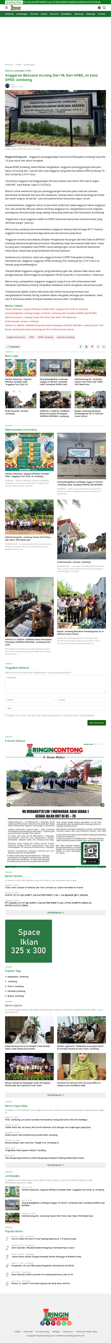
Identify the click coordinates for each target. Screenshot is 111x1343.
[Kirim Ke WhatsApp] (104, 347)
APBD (31, 337)
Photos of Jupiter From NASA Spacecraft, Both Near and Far (41, 1283)
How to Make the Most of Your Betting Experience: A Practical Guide (44, 1239)
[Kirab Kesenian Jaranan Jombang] (20, 399)
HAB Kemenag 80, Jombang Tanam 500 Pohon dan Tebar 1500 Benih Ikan (41, 317)
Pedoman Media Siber (86, 1331)
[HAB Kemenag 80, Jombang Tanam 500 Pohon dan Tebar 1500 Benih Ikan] (90, 368)
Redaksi (56, 1331)
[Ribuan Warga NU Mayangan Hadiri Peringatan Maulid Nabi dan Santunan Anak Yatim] (29, 1066)
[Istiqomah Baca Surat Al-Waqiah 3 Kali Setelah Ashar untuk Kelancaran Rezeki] (29, 1029)
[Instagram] (58, 1323)
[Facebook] (42, 1323)
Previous (9, 805)
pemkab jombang (65, 337)
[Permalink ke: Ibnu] (7, 85)
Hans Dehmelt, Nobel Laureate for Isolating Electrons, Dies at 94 (42, 1274)
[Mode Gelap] (99, 7)
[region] (55, 806)
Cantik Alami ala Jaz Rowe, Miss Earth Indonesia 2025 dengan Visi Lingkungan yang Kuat (48, 1127)
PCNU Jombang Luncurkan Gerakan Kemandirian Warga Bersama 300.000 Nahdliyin (46, 1119)
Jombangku (19, 70)
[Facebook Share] (80, 347)
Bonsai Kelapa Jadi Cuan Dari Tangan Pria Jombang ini (32, 1142)
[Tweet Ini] (86, 347)
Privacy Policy (42, 1331)
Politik (28, 70)
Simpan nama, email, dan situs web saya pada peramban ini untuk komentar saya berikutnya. (51, 715)
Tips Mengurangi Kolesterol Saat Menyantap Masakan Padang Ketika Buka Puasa (44, 1158)
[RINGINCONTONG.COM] (15, 7)
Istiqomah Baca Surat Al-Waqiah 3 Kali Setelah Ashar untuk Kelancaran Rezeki (27, 1047)
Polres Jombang (16, 986)
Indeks (17, 1331)
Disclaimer (68, 1331)
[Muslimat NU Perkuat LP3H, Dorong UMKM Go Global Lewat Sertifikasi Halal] (81, 1066)
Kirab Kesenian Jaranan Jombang (21, 321)
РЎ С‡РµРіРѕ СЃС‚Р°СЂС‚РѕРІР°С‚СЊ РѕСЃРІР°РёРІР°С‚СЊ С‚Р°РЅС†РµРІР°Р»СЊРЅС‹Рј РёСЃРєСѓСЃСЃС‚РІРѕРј (48, 904)
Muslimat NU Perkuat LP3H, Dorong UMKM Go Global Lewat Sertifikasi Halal (78, 1084)
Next (102, 805)
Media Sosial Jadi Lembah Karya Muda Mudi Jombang (31, 1135)
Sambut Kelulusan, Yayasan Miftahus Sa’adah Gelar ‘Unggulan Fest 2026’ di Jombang (46, 309)
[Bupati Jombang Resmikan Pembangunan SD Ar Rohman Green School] (90, 399)
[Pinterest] (53, 1323)
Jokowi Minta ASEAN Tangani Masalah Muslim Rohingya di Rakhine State (46, 1256)
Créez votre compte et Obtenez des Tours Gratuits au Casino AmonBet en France (44, 887)
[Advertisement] (55, 38)
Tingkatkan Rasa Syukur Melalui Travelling (25, 1150)
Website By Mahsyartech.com (70, 1335)
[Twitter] (48, 1323)
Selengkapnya (54, 912)
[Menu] (7, 7)
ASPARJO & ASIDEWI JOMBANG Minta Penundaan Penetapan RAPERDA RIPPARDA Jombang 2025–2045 (54, 325)
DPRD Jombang (45, 337)
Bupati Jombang (16, 996)
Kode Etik (28, 1331)
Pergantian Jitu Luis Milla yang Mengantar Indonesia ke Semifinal (43, 1265)
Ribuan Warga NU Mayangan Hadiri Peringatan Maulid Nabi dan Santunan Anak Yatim (27, 1084)
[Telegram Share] (98, 347)
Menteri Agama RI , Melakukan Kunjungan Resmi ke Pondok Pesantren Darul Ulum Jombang (80, 1047)
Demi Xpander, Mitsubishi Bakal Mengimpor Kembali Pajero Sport (43, 1247)
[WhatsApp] (64, 1323)
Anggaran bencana (16, 337)
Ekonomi (9, 70)
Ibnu (13, 84)
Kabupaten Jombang (18, 976)
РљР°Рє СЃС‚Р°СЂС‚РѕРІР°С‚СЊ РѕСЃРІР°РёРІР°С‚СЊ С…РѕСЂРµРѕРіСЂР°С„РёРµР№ (46, 895)
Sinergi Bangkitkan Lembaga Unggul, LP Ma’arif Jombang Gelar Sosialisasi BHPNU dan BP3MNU (51, 313)
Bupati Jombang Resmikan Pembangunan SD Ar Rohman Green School (39, 329)
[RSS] (69, 1323)
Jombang (12, 981)
